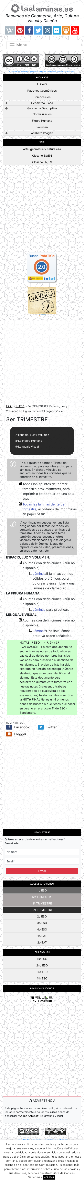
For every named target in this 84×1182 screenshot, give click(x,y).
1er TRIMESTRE (42, 897)
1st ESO (42, 959)
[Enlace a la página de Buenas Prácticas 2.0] (42, 267)
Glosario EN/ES (42, 162)
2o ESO (42, 916)
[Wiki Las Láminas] (10, 30)
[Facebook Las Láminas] (29, 30)
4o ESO (42, 929)
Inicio (9, 406)
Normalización (42, 114)
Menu (21, 44)
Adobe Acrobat (28, 1115)
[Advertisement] (42, 210)
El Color (42, 84)
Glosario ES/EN (42, 155)
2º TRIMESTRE (42, 903)
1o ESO (19, 406)
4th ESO (42, 978)
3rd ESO (42, 972)
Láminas (39, 573)
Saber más (35, 1177)
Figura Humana (42, 120)
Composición (42, 97)
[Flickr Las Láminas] (57, 30)
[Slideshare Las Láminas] (66, 30)
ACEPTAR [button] (49, 1177)
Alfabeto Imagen (42, 133)
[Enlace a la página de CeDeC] (42, 301)
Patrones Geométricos (42, 90)
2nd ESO (42, 965)
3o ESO (42, 923)
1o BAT (42, 936)
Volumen (42, 127)
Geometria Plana (42, 103)
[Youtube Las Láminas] (75, 30)
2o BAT (42, 942)
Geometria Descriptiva (42, 108)
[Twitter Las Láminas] (38, 30)
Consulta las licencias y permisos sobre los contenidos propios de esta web (42, 71)
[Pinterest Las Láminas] (20, 30)
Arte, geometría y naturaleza (42, 149)
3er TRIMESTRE (42, 910)
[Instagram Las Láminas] (47, 30)
